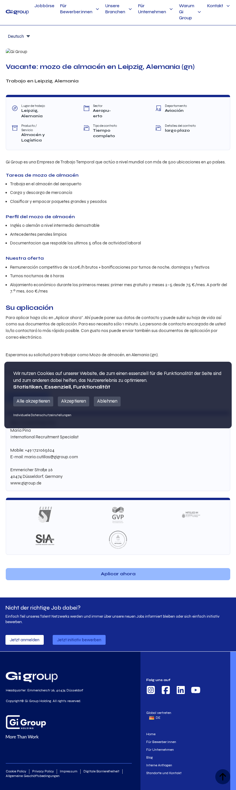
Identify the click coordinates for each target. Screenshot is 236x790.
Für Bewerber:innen (76, 8)
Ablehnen (107, 401)
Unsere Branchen (115, 8)
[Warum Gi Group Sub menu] (199, 12)
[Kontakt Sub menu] (228, 6)
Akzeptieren (73, 401)
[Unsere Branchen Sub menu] (130, 9)
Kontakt (215, 5)
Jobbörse (44, 5)
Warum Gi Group (186, 11)
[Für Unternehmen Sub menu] (171, 9)
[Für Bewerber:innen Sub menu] (97, 9)
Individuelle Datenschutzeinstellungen (42, 415)
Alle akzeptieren (33, 401)
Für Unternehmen (152, 8)
